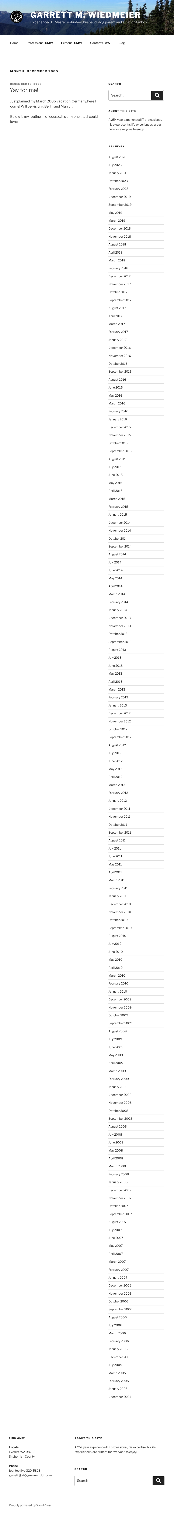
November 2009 (120, 1007)
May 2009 (115, 1055)
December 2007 (119, 1190)
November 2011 (119, 816)
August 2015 (117, 459)
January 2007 (117, 1277)
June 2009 (115, 1047)
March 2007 (117, 1261)
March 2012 (116, 785)
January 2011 (117, 896)
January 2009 (118, 1087)
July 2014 (114, 562)
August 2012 (117, 745)
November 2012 (119, 721)
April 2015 (115, 490)
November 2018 (119, 236)
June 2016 (115, 387)
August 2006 (117, 1317)
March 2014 (116, 594)
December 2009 (119, 999)
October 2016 (118, 363)
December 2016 (119, 347)
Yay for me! (24, 90)
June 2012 (115, 761)
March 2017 (116, 324)
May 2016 (115, 395)
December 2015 (119, 427)
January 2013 (117, 705)
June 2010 (115, 951)
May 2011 (115, 864)
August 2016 (117, 379)
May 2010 (115, 959)
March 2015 (116, 499)
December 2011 (119, 808)
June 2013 (115, 665)
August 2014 (117, 554)
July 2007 (115, 1230)
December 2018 (119, 228)
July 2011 (114, 848)
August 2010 (117, 936)
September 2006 (120, 1309)
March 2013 (116, 689)
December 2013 (119, 618)
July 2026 (115, 165)
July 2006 (115, 1325)
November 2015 (119, 435)
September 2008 (120, 1118)
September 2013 (120, 642)
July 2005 (115, 1365)
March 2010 (116, 975)
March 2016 (116, 403)
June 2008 (115, 1142)
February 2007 (118, 1269)
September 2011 (119, 832)
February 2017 (118, 331)
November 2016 (119, 355)
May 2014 (115, 578)
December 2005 (119, 1357)
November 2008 (120, 1102)
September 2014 (120, 546)
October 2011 (117, 824)
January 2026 (117, 173)
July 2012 (114, 753)
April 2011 (115, 872)
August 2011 (117, 840)
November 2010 (119, 912)
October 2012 (117, 729)
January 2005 (118, 1388)
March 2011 (116, 880)
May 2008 (115, 1150)
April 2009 (115, 1063)
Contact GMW (100, 43)
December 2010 (119, 904)
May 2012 (115, 769)
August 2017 (117, 308)
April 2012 (115, 777)
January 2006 (118, 1349)
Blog (121, 43)
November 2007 (119, 1198)
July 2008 (115, 1134)
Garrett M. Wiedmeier (85, 15)
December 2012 (119, 713)
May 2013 (115, 673)
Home (14, 43)
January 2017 (117, 340)
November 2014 (119, 530)
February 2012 (118, 792)
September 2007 (120, 1214)
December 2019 (119, 197)
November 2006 (120, 1293)
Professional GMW (40, 43)
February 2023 (118, 188)
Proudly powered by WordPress (30, 1505)
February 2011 (118, 888)
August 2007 (117, 1222)
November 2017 (119, 284)
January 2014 (117, 610)
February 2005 (118, 1381)
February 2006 (118, 1341)
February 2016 (118, 411)
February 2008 (118, 1174)
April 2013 (115, 681)
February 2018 (118, 268)
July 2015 (114, 467)
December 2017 (119, 276)
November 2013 (119, 626)
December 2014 (119, 522)
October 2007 (118, 1206)
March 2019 (116, 220)
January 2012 (117, 800)
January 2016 (117, 419)
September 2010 (120, 928)
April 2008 (115, 1158)
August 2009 (117, 1031)
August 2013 (117, 649)
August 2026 (117, 157)
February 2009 (118, 1079)
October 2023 (118, 181)
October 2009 (118, 1015)
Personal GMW (71, 43)
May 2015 (115, 483)
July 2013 (114, 657)
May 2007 (115, 1245)
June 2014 (115, 570)
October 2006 (118, 1301)
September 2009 (120, 1023)
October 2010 (118, 920)
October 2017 (117, 292)
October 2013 (118, 634)
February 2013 (118, 697)
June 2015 (115, 475)
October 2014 (118, 538)
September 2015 (120, 451)
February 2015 (118, 506)
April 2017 (115, 316)
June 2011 (115, 856)
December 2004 (119, 1397)
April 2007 (115, 1253)
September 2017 (119, 300)
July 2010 (115, 943)
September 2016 (120, 371)
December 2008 (119, 1095)
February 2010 (118, 983)
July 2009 (115, 1039)
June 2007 (115, 1238)
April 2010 (115, 967)
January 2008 (118, 1182)
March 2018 (116, 260)
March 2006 (117, 1333)
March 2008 (117, 1166)
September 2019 (120, 204)
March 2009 (117, 1071)
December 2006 (119, 1285)
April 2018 (115, 252)
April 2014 (115, 586)
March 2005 (117, 1373)
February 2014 (118, 602)
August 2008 (117, 1126)
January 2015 (117, 514)
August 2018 (117, 244)
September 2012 (119, 737)
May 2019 (115, 212)
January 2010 (117, 991)
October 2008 (118, 1110)
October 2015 (118, 443)
